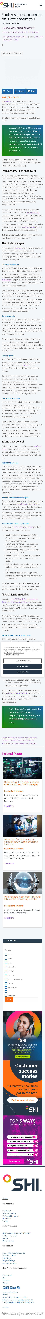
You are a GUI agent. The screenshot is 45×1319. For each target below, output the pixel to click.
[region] (22, 659)
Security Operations (9, 1263)
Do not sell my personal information (14, 653)
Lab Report (11, 971)
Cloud (4, 1278)
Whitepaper (11, 995)
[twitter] (14, 1287)
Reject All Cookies (22, 666)
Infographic (11, 967)
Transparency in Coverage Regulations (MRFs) (18, 1302)
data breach (6, 280)
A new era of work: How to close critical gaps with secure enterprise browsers (21, 842)
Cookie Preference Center (22, 660)
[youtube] (18, 1287)
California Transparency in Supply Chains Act (17, 1300)
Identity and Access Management (13, 1253)
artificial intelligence (30, 737)
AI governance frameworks (17, 693)
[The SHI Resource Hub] (13, 5)
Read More (9, 806)
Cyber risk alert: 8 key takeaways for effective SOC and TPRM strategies (21, 783)
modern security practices (24, 527)
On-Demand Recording (15, 979)
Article (16, 40)
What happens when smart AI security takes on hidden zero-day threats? (22, 897)
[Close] (40, 644)
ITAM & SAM (6, 1211)
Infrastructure (7, 1275)
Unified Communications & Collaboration (16, 1233)
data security (29, 740)
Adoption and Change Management (13, 737)
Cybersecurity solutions (17, 740)
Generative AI (7, 101)
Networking (6, 1280)
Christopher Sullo (22, 37)
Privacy (5, 1295)
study (20, 128)
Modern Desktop (8, 1241)
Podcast (10, 983)
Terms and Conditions (10, 1292)
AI (41, 144)
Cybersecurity (7, 40)
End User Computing (9, 1236)
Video (9, 991)
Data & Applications (9, 1255)
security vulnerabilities (30, 227)
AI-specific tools (33, 213)
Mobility (5, 1238)
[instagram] (7, 1287)
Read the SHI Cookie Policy (11, 654)
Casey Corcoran (9, 37)
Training (5, 1221)
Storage (5, 1283)
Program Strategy (8, 1261)
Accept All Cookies (22, 672)
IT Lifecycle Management (10, 1216)
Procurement (6, 1218)
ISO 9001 (5, 1307)
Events (10, 963)
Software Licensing (9, 1213)
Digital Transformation (9, 743)
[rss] (11, 1287)
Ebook (10, 959)
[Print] (4, 44)
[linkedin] (4, 1287)
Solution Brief (12, 987)
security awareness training (27, 504)
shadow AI (18, 248)
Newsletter (11, 975)
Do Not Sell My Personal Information (14, 1297)
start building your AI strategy (24, 719)
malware (24, 365)
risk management (30, 743)
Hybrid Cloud (6, 1258)
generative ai (20, 743)
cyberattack (5, 740)
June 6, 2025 (39, 37)
